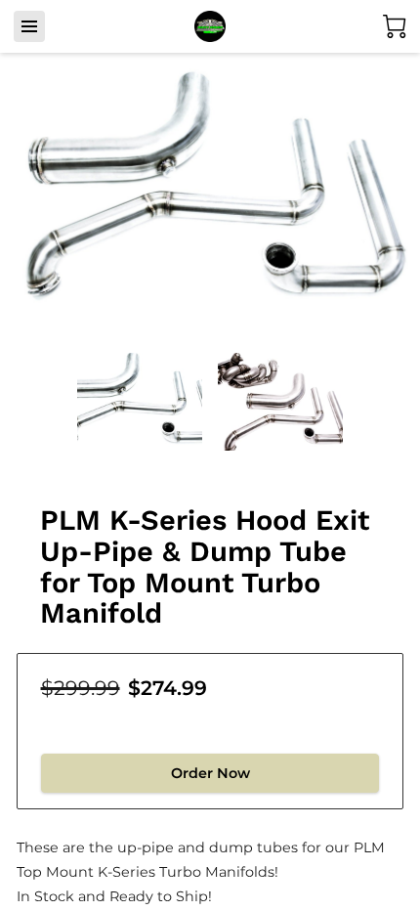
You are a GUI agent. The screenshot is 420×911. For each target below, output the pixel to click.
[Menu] (29, 26)
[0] (394, 26)
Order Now (210, 773)
